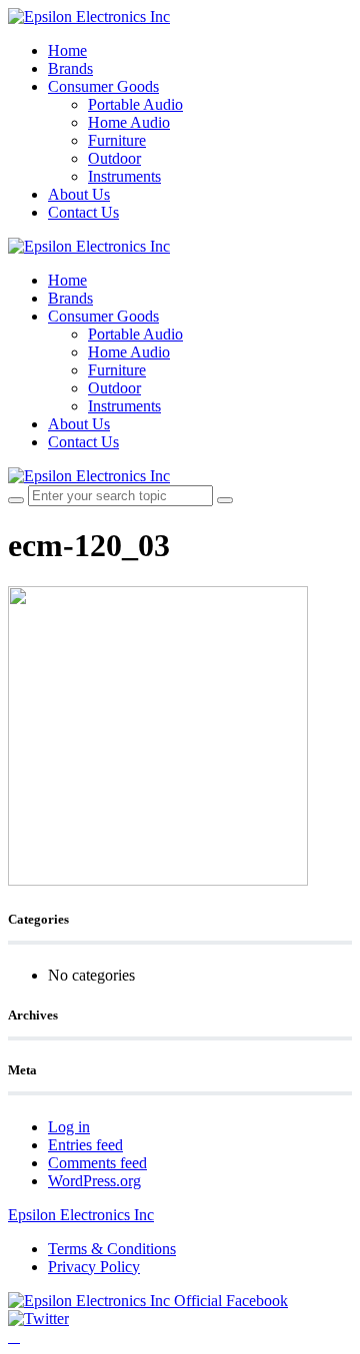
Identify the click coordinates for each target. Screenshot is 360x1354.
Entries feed (85, 1144)
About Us (79, 194)
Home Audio (129, 122)
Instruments (124, 176)
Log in (69, 1126)
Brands (70, 68)
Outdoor (114, 158)
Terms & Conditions (112, 1248)
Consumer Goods (103, 86)
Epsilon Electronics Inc (81, 1214)
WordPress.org (94, 1180)
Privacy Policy (94, 1266)
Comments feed (97, 1162)
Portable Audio (135, 104)
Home (67, 50)
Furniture (117, 140)
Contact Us (83, 212)
